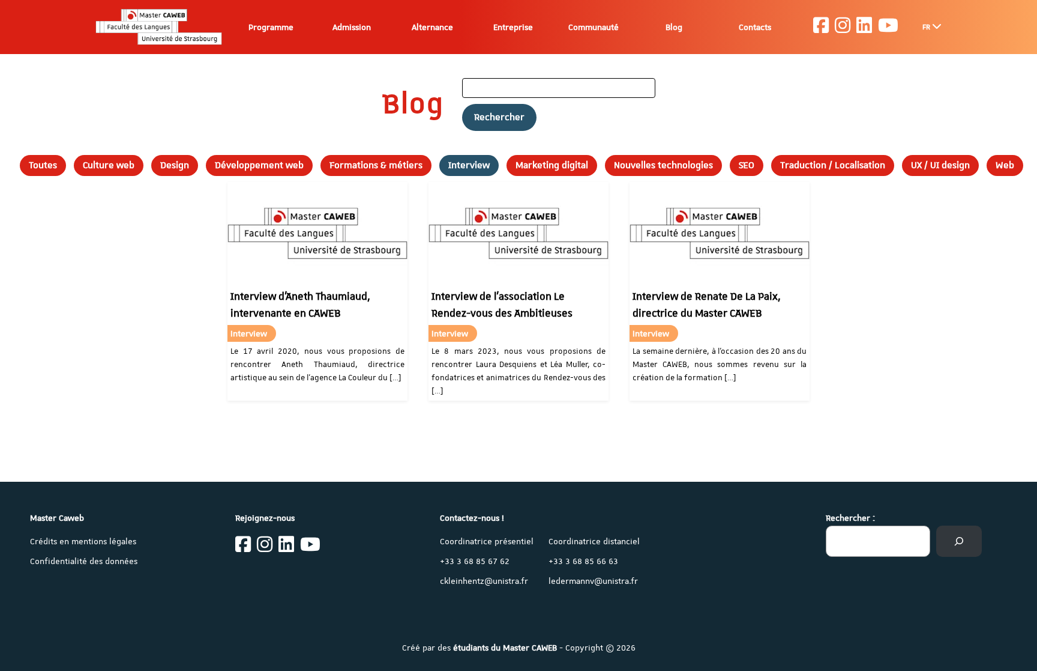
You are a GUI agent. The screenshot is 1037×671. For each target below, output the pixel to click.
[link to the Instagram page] (842, 27)
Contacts (755, 27)
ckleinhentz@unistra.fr (484, 580)
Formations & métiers (375, 165)
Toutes (43, 165)
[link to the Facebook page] (821, 27)
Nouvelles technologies (663, 165)
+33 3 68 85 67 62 (474, 561)
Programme (270, 27)
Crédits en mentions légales (83, 541)
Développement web (259, 165)
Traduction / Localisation (832, 165)
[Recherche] (959, 541)
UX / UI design (940, 165)
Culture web (108, 165)
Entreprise (513, 27)
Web (1005, 165)
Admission (351, 27)
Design (174, 165)
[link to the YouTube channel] (888, 27)
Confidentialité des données (83, 561)
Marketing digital (551, 165)
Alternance (432, 27)
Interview (469, 165)
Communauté (593, 27)
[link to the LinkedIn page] (864, 27)
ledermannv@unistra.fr (593, 580)
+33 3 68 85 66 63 (583, 561)
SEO (746, 165)
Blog (674, 27)
